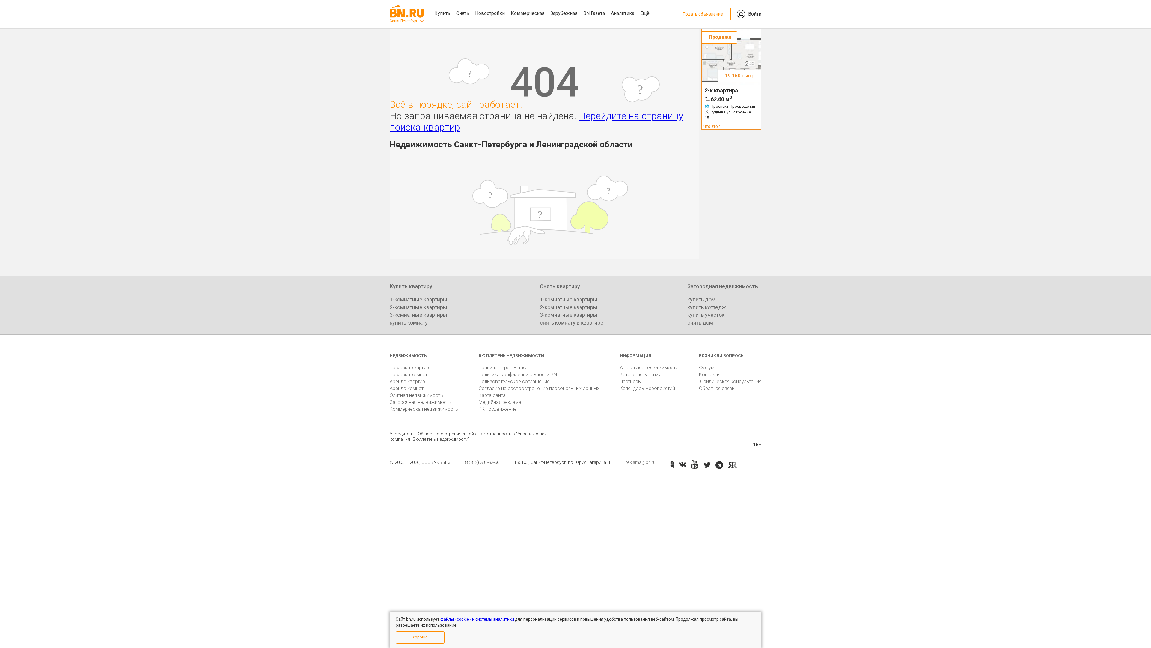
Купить (442, 13)
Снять (462, 13)
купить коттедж (706, 307)
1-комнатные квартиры (418, 299)
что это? (711, 126)
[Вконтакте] (682, 465)
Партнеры (630, 381)
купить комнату (409, 323)
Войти (754, 14)
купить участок (705, 315)
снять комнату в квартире (571, 323)
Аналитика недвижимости (649, 367)
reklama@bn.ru (641, 462)
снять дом (700, 323)
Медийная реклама (500, 402)
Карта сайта (492, 395)
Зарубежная (563, 13)
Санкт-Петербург (404, 21)
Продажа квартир (409, 367)
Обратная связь (717, 388)
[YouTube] (694, 465)
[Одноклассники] (672, 465)
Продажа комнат (408, 374)
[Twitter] (707, 465)
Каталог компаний (640, 374)
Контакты (709, 374)
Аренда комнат (407, 388)
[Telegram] (719, 465)
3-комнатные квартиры (418, 315)
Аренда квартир (407, 381)
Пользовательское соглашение (514, 381)
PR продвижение (498, 409)
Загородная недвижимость (420, 402)
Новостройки (490, 13)
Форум (706, 367)
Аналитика (622, 13)
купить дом (701, 299)
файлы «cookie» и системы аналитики (477, 619)
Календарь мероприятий (647, 388)
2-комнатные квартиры (418, 307)
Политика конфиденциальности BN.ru (520, 374)
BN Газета (594, 13)
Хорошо (420, 637)
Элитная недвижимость (416, 395)
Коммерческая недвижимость (424, 409)
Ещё (645, 13)
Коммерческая (527, 13)
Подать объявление (703, 14)
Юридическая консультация (730, 381)
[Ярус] (732, 465)
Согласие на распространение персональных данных (539, 388)
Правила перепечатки (503, 367)
